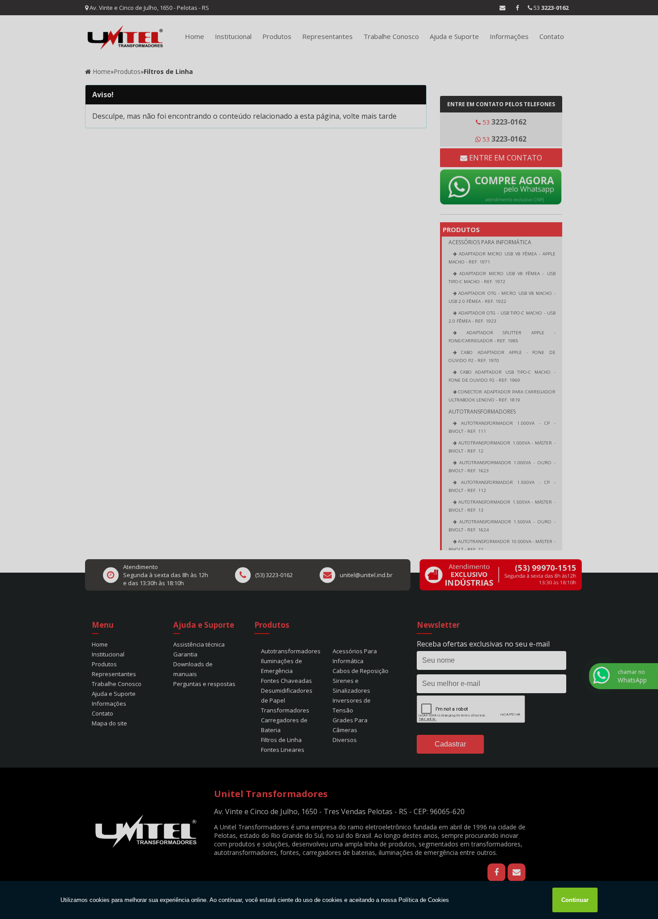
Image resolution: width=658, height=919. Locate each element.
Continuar (575, 900)
